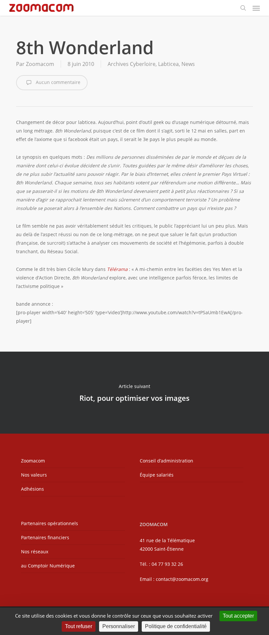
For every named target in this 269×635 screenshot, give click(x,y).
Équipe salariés (157, 475)
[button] (256, 8)
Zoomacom (40, 64)
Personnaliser (118, 626)
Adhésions (32, 489)
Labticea (168, 64)
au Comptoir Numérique (48, 566)
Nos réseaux (34, 551)
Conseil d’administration (166, 461)
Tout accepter (238, 616)
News (188, 64)
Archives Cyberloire (131, 64)
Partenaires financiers (45, 537)
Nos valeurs (34, 475)
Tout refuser (78, 626)
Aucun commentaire (57, 82)
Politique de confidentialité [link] (176, 626)
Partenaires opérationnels (49, 523)
